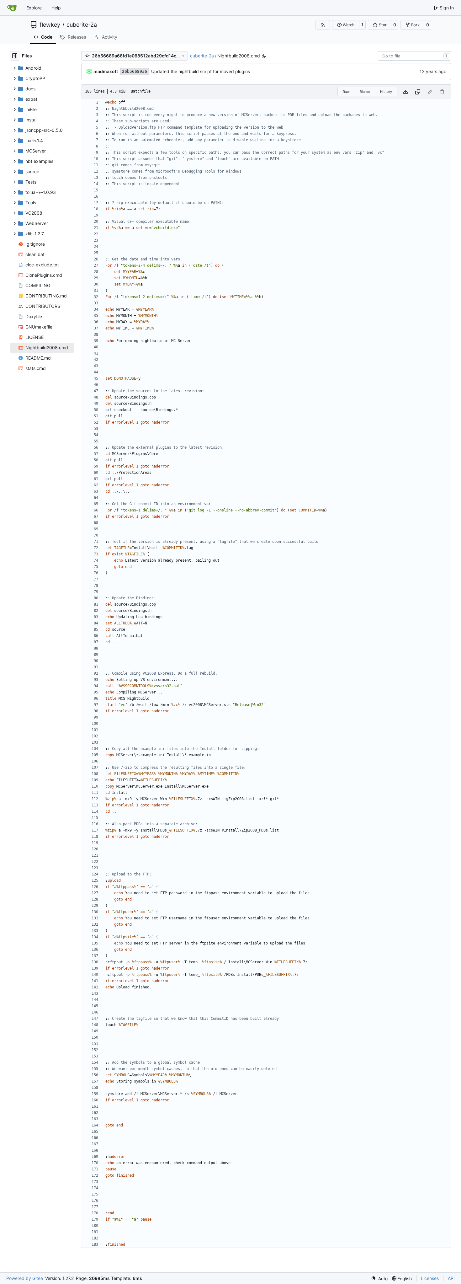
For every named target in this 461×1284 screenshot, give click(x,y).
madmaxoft (105, 71)
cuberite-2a (81, 25)
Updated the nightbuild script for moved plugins (200, 71)
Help (56, 7)
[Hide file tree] (14, 56)
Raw (346, 91)
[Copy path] (264, 56)
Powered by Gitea (24, 1278)
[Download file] (405, 92)
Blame (365, 91)
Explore (34, 7)
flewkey (50, 25)
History (386, 91)
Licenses (430, 1278)
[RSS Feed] (322, 24)
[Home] (12, 7)
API (451, 1278)
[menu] (379, 1278)
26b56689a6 (134, 71)
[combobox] (414, 56)
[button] (345, 24)
